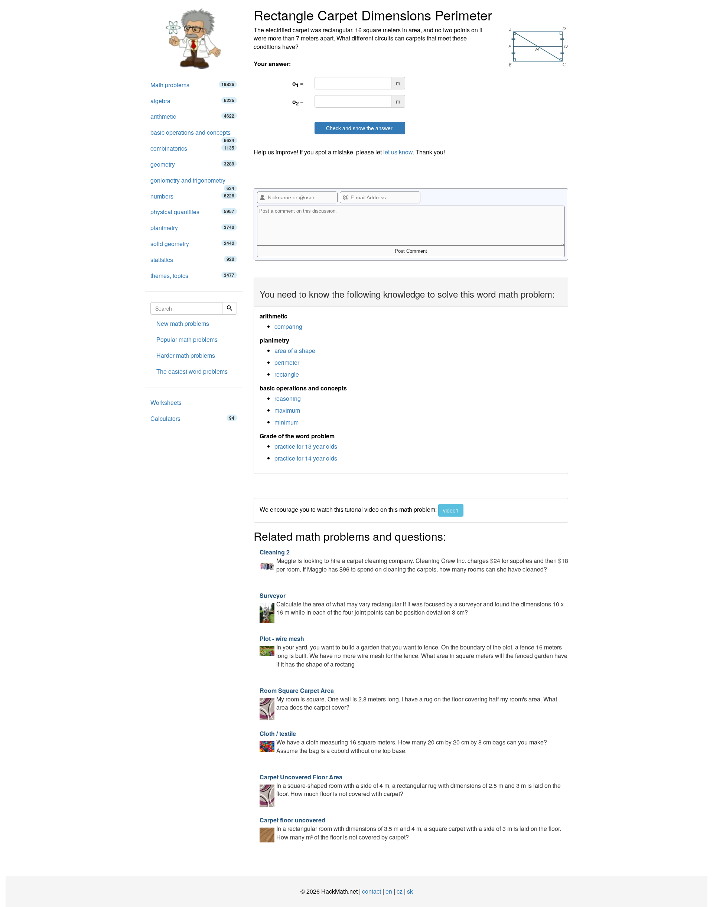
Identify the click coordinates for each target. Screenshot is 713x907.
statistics (192, 259)
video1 (451, 510)
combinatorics (192, 148)
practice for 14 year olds (305, 458)
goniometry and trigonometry (192, 182)
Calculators (192, 418)
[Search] (229, 308)
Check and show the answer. (360, 128)
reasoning (287, 398)
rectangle (286, 374)
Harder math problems (185, 355)
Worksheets (166, 402)
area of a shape (294, 350)
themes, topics (192, 275)
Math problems (192, 85)
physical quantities (192, 211)
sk (410, 891)
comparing (288, 326)
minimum (286, 422)
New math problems (182, 323)
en (388, 891)
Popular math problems (187, 339)
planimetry (192, 227)
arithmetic (192, 116)
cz (400, 891)
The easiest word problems (192, 371)
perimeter (286, 362)
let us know (398, 152)
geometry (192, 164)
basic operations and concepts (192, 134)
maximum (287, 410)
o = (297, 84)
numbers (192, 196)
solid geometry (192, 243)
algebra (192, 100)
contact (371, 891)
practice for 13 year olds (305, 446)
